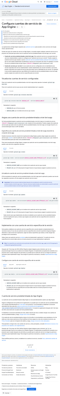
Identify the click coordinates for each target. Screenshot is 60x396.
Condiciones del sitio (22, 383)
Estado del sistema (20, 374)
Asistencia (18, 370)
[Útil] (55, 20)
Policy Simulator (6, 321)
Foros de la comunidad (21, 367)
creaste (10, 137)
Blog (46, 367)
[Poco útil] (57, 20)
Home (3, 19)
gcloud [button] (5, 91)
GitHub (32, 367)
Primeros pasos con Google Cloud (37, 371)
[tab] (5, 91)
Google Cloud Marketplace (8, 372)
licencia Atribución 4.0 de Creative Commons (44, 355)
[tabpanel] (30, 103)
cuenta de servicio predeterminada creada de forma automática (41, 60)
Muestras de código (35, 373)
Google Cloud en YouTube (51, 374)
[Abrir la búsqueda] (38, 2)
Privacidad (13, 383)
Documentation (9, 19)
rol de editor (22, 304)
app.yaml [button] (11, 264)
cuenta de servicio (30, 47)
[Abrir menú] (2, 2)
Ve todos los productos (7, 367)
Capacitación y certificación (37, 378)
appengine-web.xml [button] (21, 264)
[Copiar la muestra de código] (56, 98)
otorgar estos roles (24, 314)
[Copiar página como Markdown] (22, 27)
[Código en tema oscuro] (54, 98)
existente (22, 237)
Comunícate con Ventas (7, 374)
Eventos (47, 370)
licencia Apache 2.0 (22, 356)
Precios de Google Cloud (7, 370)
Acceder (56, 1)
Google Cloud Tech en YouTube (50, 378)
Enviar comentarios (51, 23)
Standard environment (22, 6)
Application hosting (19, 19)
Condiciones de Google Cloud (35, 383)
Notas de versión (20, 372)
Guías (44, 19)
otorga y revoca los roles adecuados (40, 321)
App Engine (8, 6)
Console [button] (11, 91)
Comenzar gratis (52, 6)
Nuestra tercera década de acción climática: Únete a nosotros (17, 386)
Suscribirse (31, 389)
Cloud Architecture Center (37, 376)
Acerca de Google (6, 383)
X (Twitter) (47, 372)
